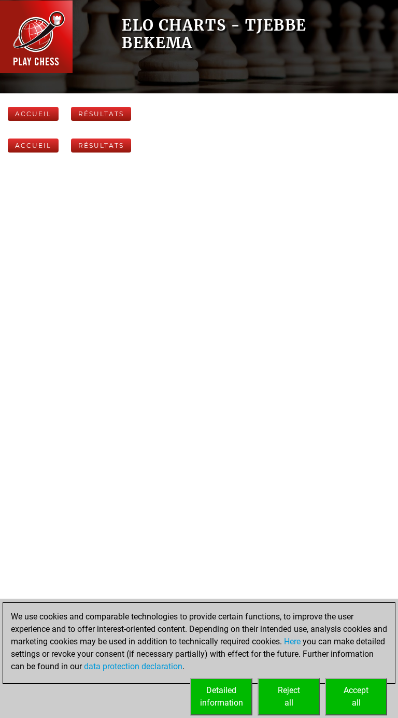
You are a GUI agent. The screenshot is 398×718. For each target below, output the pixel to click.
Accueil (33, 114)
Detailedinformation (221, 696)
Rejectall (289, 696)
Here (292, 641)
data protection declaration (133, 666)
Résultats (101, 114)
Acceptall (356, 696)
